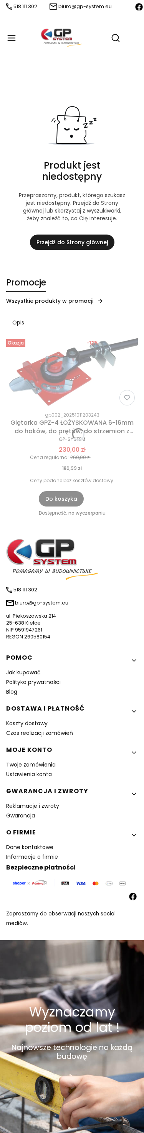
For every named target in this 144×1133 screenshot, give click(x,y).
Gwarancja (20, 815)
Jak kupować (23, 672)
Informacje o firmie (32, 857)
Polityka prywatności (33, 682)
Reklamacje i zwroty (32, 806)
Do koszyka (61, 499)
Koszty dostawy (27, 723)
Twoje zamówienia (31, 764)
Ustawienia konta (29, 774)
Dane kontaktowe (29, 847)
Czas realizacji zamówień (39, 733)
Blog (11, 692)
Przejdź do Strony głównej (72, 242)
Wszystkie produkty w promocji (49, 301)
